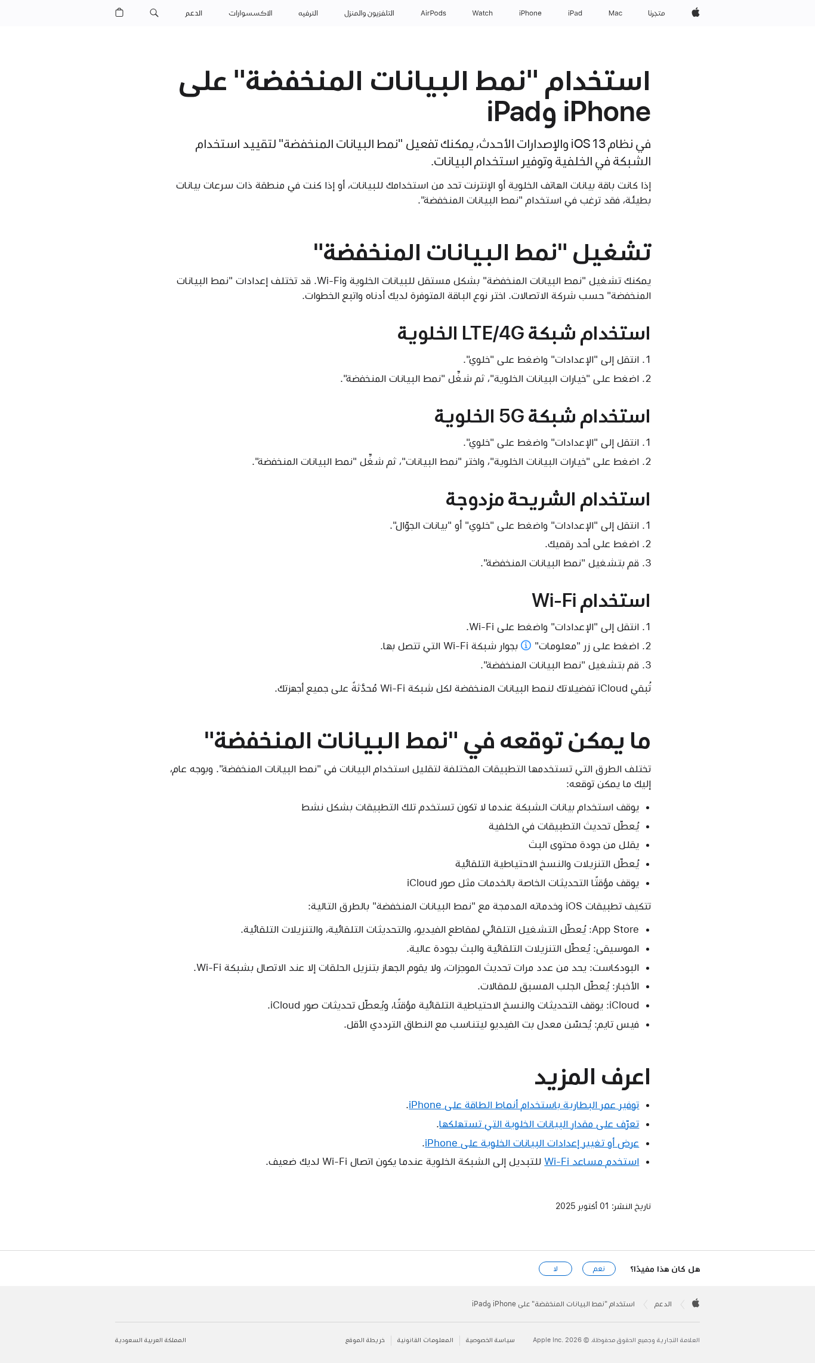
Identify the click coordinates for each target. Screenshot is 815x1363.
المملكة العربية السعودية (150, 1340)
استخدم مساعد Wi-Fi (591, 1161)
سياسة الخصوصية (490, 1340)
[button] (154, 13)
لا (556, 1269)
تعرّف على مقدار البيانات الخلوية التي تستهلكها (539, 1124)
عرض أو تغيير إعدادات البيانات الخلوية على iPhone (532, 1143)
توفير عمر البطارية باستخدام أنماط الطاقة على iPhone (524, 1105)
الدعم (663, 1304)
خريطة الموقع (365, 1340)
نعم (599, 1269)
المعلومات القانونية (425, 1340)
